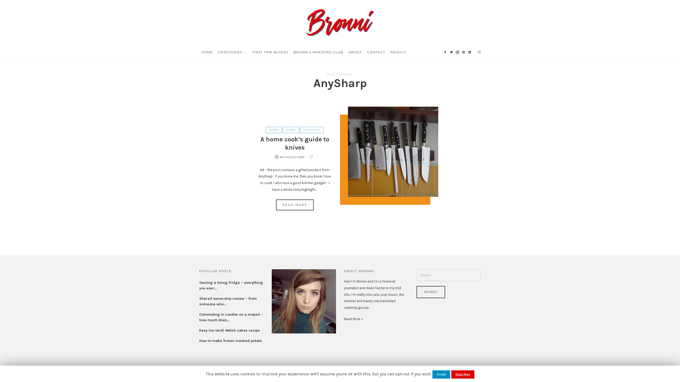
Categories (230, 52)
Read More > (353, 319)
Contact (376, 52)
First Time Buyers (270, 52)
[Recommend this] (312, 157)
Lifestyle (312, 130)
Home (207, 52)
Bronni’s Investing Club (318, 52)
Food (273, 130)
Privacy (398, 52)
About (355, 52)
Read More (294, 205)
